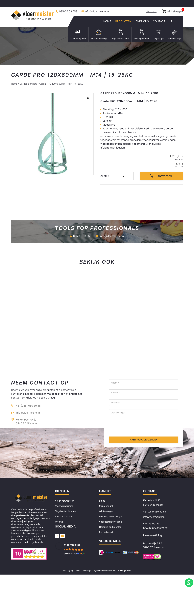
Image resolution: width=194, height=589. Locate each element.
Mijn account (106, 506)
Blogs (102, 500)
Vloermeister (72, 544)
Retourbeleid (106, 532)
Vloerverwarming (64, 506)
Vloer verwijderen (64, 500)
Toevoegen (165, 176)
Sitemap (87, 570)
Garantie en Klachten (110, 527)
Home (14, 83)
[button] (170, 21)
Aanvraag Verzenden (144, 439)
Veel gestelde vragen (110, 521)
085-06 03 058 (68, 11)
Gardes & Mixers (28, 83)
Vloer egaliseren (63, 516)
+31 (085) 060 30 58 (28, 405)
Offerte (59, 521)
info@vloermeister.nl (97, 11)
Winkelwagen (175, 11)
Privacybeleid (124, 570)
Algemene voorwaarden (104, 570)
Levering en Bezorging (111, 516)
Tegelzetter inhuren (65, 511)
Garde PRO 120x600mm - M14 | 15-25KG (61, 83)
